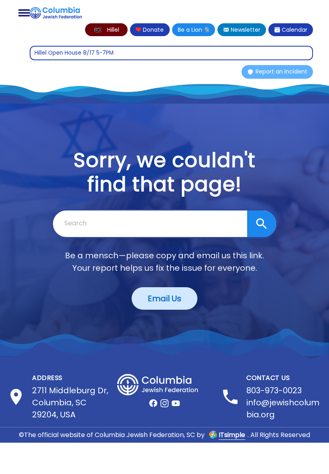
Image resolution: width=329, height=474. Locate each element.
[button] (106, 29)
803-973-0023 (274, 390)
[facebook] (153, 403)
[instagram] (164, 403)
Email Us (164, 298)
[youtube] (176, 403)
